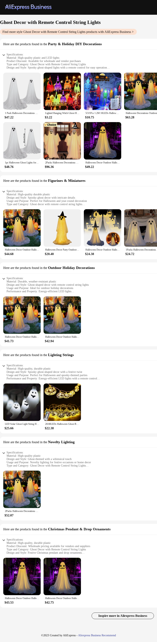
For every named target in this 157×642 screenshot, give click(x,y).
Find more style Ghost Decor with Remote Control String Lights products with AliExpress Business (66, 32)
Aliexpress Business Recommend (97, 635)
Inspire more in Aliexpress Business (122, 615)
